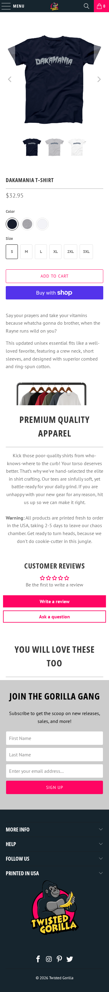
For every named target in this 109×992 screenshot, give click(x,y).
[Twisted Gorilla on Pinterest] (59, 959)
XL (55, 251)
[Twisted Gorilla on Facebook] (38, 959)
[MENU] (3, 6)
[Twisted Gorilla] (54, 6)
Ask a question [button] (54, 617)
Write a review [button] (55, 601)
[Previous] (10, 79)
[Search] (86, 6)
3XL (86, 251)
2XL (70, 251)
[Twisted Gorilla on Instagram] (49, 959)
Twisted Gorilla (61, 977)
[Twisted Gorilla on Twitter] (69, 959)
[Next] (99, 79)
